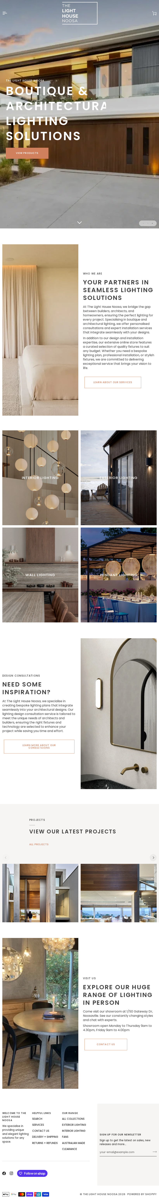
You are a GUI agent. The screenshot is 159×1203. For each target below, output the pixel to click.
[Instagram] (11, 1173)
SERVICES (38, 1125)
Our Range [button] (70, 1113)
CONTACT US (40, 1131)
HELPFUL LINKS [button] (41, 1113)
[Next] (153, 857)
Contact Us (106, 1044)
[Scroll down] (79, 222)
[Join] (153, 1152)
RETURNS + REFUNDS (45, 1143)
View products (27, 153)
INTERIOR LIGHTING (74, 1131)
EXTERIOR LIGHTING (74, 1125)
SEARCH (37, 1119)
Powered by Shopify (142, 1194)
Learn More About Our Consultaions (39, 746)
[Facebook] (4, 1173)
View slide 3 (152, 223)
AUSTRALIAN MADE (73, 1143)
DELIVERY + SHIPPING (45, 1137)
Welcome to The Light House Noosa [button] (14, 1116)
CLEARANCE (69, 1149)
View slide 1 (143, 223)
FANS (65, 1137)
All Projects (39, 844)
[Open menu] (8, 13)
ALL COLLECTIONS (73, 1119)
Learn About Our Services (112, 382)
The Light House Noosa (100, 1194)
